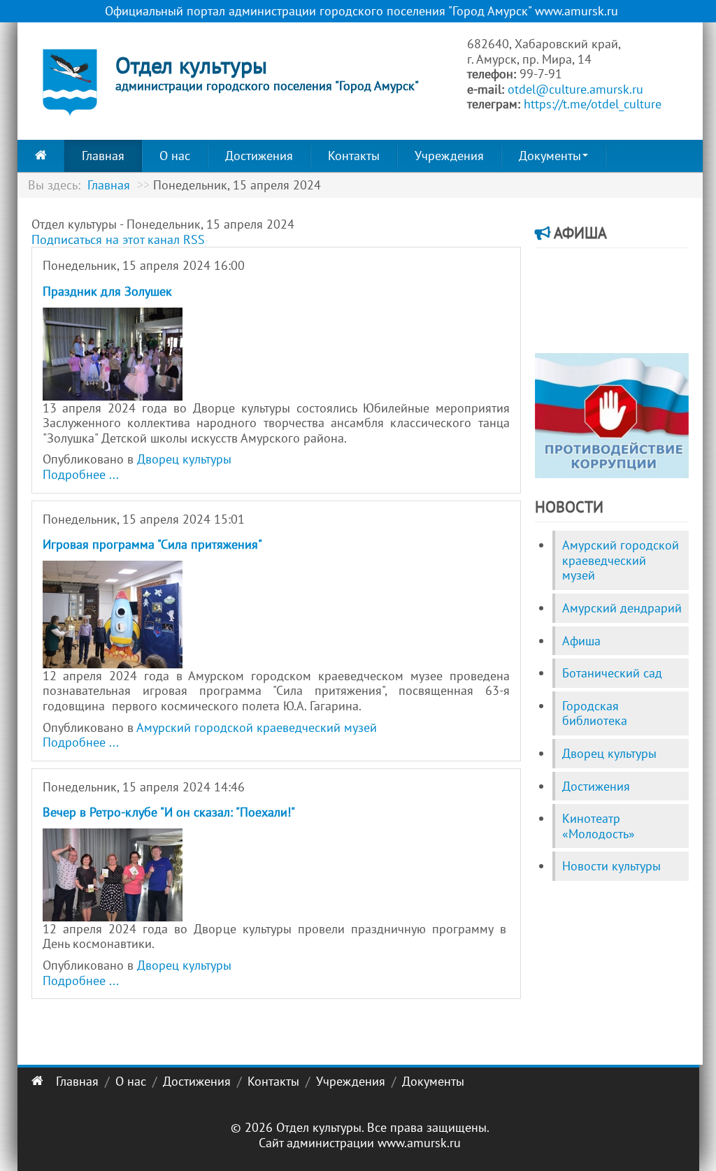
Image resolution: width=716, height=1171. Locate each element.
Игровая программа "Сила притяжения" (152, 544)
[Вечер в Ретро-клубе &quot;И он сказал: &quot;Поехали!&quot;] (112, 873)
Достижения (259, 156)
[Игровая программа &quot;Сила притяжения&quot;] (112, 613)
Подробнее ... (81, 474)
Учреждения (449, 156)
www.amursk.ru (419, 1143)
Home (40, 156)
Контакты (354, 156)
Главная (103, 156)
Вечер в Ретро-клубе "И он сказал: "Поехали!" (169, 812)
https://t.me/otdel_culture (592, 104)
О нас (174, 156)
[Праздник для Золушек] (112, 353)
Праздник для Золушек (107, 291)
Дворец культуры (184, 459)
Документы (550, 156)
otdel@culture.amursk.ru (575, 89)
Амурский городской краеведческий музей (256, 727)
